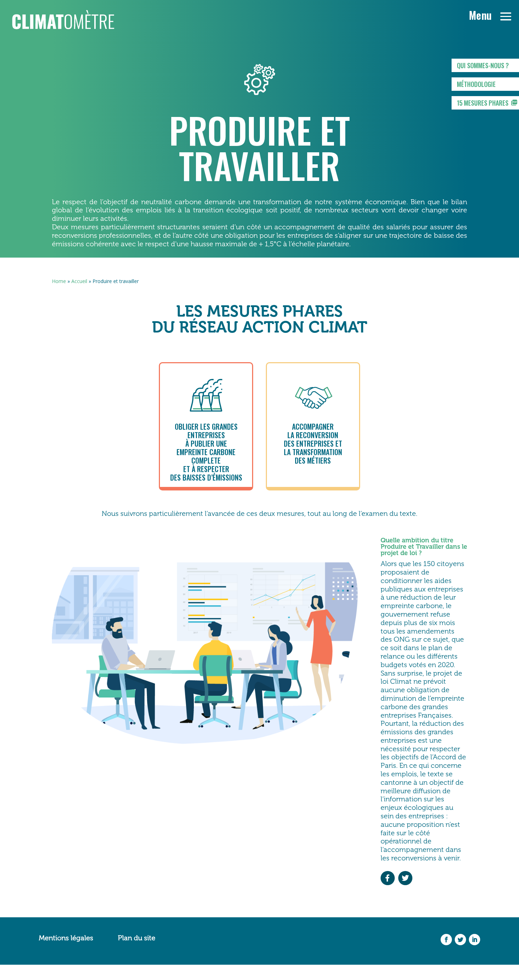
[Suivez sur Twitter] (460, 939)
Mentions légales (66, 938)
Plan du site (136, 938)
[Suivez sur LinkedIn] (474, 939)
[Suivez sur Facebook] (446, 939)
